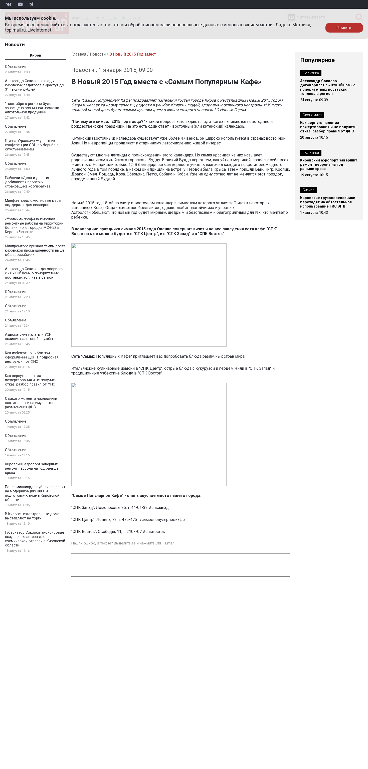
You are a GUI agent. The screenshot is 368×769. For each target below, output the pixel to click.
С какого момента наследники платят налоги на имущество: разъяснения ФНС (31, 403)
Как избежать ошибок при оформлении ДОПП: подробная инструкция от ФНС (32, 357)
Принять (344, 28)
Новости (15, 44)
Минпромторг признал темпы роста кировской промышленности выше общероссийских (35, 250)
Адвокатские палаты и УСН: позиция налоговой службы (29, 336)
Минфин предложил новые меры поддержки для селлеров (33, 203)
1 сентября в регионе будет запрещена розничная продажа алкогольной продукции (32, 108)
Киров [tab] (35, 55)
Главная (78, 54)
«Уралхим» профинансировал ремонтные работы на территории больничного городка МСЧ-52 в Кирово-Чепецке (34, 225)
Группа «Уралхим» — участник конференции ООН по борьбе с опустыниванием (32, 145)
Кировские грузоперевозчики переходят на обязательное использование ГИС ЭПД (327, 202)
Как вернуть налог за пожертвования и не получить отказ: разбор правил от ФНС (31, 380)
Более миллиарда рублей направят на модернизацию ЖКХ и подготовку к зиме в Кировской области (35, 493)
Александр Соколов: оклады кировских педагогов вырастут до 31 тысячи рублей (34, 85)
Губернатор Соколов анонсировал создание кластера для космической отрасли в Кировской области (35, 538)
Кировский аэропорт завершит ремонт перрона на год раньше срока (32, 468)
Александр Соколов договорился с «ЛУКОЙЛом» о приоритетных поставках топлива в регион (34, 273)
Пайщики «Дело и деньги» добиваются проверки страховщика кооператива (28, 182)
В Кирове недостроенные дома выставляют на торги (32, 516)
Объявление (15, 67)
